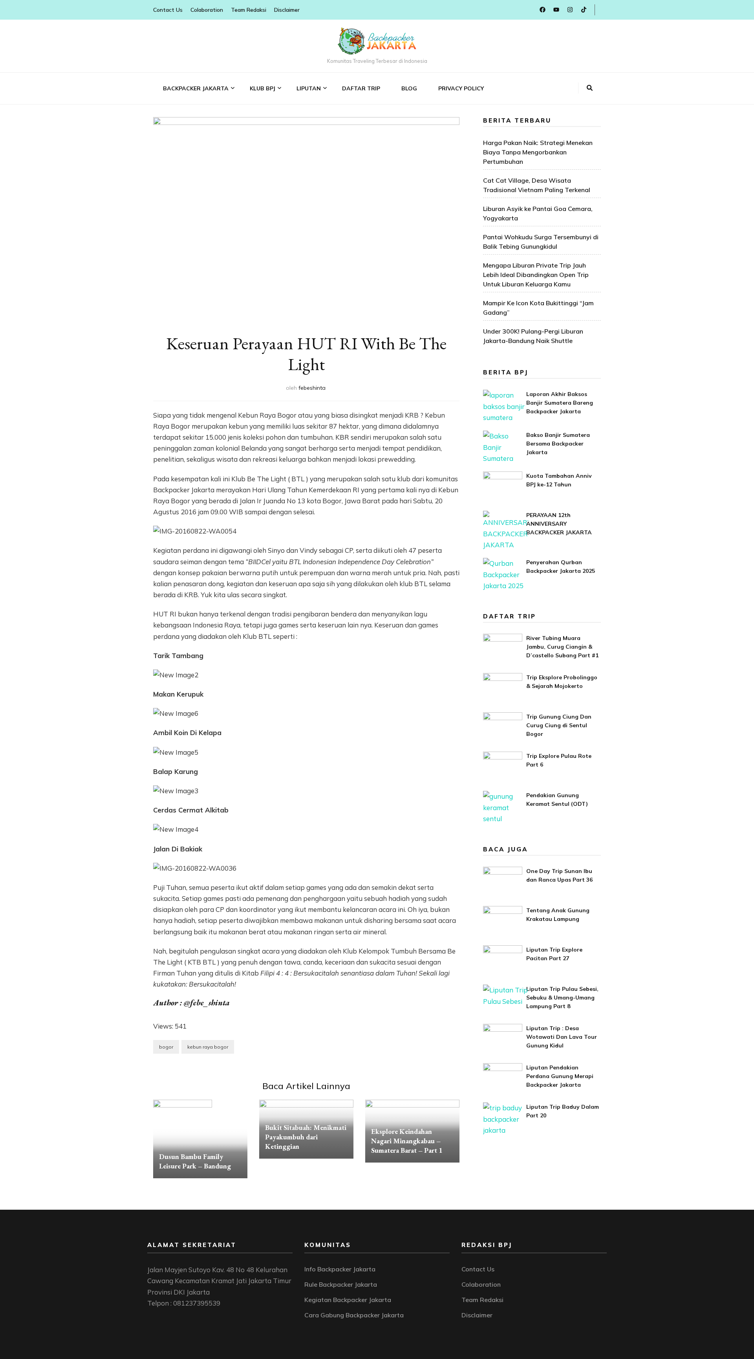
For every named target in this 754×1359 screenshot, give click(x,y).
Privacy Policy (461, 88)
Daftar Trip (361, 88)
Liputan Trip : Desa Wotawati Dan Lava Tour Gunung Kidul (561, 1037)
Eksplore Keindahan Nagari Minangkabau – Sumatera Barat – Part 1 (407, 1141)
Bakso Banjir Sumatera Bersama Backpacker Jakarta (558, 443)
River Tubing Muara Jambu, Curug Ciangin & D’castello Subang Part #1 (562, 647)
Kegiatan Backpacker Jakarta (347, 1300)
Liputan (308, 88)
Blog (409, 88)
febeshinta (312, 387)
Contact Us (168, 9)
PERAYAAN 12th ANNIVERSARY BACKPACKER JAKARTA (559, 524)
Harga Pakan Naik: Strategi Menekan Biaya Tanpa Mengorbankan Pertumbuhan (538, 152)
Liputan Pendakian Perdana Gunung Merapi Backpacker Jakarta (559, 1076)
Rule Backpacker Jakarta (340, 1284)
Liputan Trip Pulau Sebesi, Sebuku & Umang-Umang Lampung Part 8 (562, 997)
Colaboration (206, 9)
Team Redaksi (248, 9)
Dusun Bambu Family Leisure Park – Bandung (195, 1161)
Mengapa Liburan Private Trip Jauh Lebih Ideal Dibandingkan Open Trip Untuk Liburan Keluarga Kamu (536, 274)
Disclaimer (287, 9)
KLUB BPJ (262, 88)
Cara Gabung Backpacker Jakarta (354, 1315)
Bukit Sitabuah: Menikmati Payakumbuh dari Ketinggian (305, 1137)
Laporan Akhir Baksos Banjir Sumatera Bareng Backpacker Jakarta (559, 403)
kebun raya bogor (207, 1047)
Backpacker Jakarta (196, 88)
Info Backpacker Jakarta (339, 1269)
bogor (166, 1047)
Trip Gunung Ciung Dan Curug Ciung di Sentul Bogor (558, 725)
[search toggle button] (590, 88)
